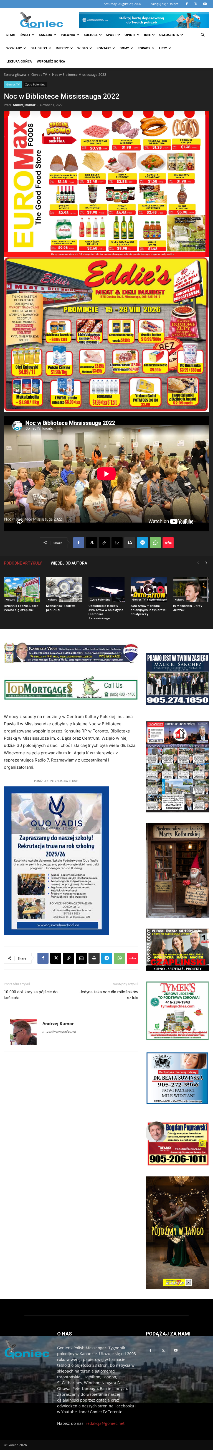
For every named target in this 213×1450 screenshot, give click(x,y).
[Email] (117, 542)
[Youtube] (175, 1350)
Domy (124, 48)
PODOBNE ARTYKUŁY (23, 563)
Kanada (45, 35)
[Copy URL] (104, 542)
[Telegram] (142, 542)
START (11, 35)
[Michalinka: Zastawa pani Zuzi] (64, 589)
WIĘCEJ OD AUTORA (69, 563)
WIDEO (82, 48)
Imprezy (62, 48)
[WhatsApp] (155, 542)
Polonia (68, 35)
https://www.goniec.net (59, 1031)
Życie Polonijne (35, 84)
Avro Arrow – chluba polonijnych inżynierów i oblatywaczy (148, 610)
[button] (202, 35)
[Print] (129, 542)
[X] (91, 542)
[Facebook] (78, 542)
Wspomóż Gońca (51, 61)
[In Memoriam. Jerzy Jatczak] (191, 589)
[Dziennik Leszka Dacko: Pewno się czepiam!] (22, 589)
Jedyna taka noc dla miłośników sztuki (109, 994)
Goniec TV (39, 74)
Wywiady (14, 48)
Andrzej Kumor (24, 105)
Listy (163, 48)
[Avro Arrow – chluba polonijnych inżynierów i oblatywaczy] (149, 589)
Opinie (130, 35)
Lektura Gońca (19, 61)
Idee (147, 35)
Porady (144, 48)
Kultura (91, 35)
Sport (111, 35)
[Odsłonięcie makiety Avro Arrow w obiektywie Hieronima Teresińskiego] (106, 589)
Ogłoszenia (169, 35)
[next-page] (206, 563)
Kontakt (104, 48)
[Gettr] (168, 542)
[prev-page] (198, 563)
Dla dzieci (39, 48)
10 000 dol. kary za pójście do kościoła (31, 994)
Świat (25, 35)
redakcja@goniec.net (105, 1423)
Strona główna (15, 74)
